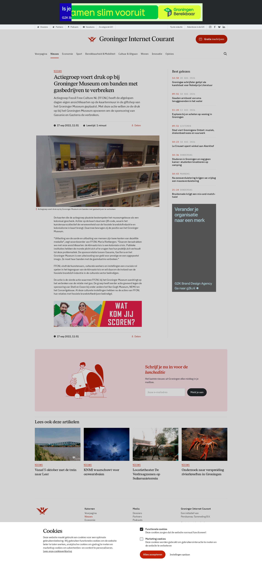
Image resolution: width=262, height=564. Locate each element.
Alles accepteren (152, 554)
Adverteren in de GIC (196, 27)
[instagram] (210, 26)
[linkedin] (224, 26)
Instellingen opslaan (180, 554)
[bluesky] (219, 26)
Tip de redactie (176, 27)
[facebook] (214, 26)
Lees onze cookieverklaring (57, 551)
